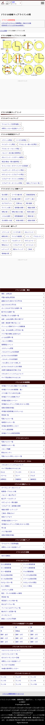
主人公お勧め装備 (6, 575)
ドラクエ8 (15, 710)
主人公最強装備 (6, 564)
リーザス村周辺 (21, 140)
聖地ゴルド (5, 245)
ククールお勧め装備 (29, 579)
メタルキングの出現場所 (9, 359)
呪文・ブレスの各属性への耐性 (11, 593)
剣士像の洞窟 (16, 199)
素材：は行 (34, 638)
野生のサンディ (6, 452)
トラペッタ (5, 232)
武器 (2, 627)
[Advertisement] (22, 8)
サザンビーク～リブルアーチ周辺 (13, 174)
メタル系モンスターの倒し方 (11, 363)
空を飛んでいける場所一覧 (10, 315)
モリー (17, 475)
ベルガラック (16, 240)
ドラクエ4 (27, 707)
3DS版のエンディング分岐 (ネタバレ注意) (15, 404)
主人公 (3, 472)
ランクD (3, 680)
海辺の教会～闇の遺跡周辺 (10, 161)
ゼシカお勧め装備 (6, 579)
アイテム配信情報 (7, 429)
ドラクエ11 (40, 710)
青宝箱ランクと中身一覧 (9, 600)
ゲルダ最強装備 (28, 571)
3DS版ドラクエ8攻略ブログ (10, 397)
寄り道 (3, 528)
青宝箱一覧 (5, 415)
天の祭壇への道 (7, 220)
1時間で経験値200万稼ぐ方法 (11, 370)
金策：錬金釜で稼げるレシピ (11, 323)
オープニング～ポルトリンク (11, 488)
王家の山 (19, 203)
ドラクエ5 (35, 707)
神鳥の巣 (5, 212)
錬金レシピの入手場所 (8, 619)
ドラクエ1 (3, 707)
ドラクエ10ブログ (27, 712)
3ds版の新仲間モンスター (10, 668)
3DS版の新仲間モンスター (10, 426)
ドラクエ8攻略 (3, 30)
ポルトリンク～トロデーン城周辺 (13, 157)
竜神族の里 (5, 253)
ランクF (18, 677)
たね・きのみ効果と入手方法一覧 (12, 330)
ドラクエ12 (16, 712)
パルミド (5, 240)
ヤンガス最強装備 (29, 564)
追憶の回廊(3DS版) (7, 408)
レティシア (5, 249)
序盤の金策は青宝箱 (8, 297)
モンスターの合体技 (8, 665)
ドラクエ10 (31, 710)
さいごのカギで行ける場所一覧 (11, 308)
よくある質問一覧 (7, 337)
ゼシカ (32, 472)
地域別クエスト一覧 (8, 422)
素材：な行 (19, 638)
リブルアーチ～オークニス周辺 (12, 183)
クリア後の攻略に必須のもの (11, 334)
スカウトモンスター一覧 (9, 654)
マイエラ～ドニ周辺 (8, 144)
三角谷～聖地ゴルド (8, 513)
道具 (31, 631)
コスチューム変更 (7, 348)
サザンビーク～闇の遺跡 (9, 502)
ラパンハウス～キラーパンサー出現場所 (15, 166)
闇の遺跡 (29, 203)
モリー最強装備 (6, 571)
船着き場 (5, 236)
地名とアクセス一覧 (33, 183)
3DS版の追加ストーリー (9, 400)
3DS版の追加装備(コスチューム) (12, 411)
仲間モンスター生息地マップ (11, 128)
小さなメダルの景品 (29, 582)
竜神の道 (30, 216)
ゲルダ (32, 475)
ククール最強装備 (29, 568)
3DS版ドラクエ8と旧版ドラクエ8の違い (14, 386)
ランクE (33, 677)
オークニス (29, 245)
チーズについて (6, 615)
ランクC (18, 680)
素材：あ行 (4, 634)
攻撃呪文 (3, 479)
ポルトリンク (29, 232)
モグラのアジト (7, 203)
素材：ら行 (34, 642)
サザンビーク (29, 240)
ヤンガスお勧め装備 (29, 575)
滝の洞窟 (5, 195)
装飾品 (17, 631)
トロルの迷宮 (6, 216)
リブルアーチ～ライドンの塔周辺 (13, 179)
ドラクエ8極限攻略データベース (13, 694)
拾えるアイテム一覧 (8, 604)
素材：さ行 (34, 634)
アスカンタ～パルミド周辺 (10, 149)
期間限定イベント (7, 344)
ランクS (18, 684)
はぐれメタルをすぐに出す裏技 (11, 366)
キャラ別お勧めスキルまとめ (11, 377)
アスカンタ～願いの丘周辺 (28, 144)
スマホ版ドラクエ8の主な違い (11, 393)
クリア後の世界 (6, 531)
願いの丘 (5, 199)
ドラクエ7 (7, 710)
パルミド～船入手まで (8, 495)
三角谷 (30, 249)
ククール (3, 475)
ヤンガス (18, 472)
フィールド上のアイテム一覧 (11, 608)
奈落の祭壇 (19, 220)
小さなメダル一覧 (6, 582)
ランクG (3, 677)
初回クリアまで (6, 517)
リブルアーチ (17, 245)
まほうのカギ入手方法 (8, 304)
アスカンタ (37, 236)
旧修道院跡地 (30, 195)
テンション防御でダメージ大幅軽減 (13, 326)
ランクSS (33, 684)
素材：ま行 (4, 642)
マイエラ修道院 (17, 236)
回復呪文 (18, 479)
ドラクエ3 (19, 707)
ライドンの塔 (6, 207)
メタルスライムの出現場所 (10, 352)
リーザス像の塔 (17, 195)
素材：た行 (4, 638)
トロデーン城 (29, 199)
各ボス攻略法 (5, 556)
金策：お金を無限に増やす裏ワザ (12, 319)
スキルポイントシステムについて (12, 374)
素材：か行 (19, 634)
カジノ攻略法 (5, 586)
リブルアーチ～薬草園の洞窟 (11, 506)
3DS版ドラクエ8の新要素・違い (12, 389)
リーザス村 (17, 232)
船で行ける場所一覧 (8, 312)
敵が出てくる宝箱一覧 (8, 611)
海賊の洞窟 (31, 207)
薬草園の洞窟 (19, 207)
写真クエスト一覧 (7, 419)
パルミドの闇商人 (7, 341)
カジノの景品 (27, 586)
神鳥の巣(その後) (17, 212)
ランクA (3, 684)
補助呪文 (33, 479)
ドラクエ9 (23, 710)
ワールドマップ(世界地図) (10, 124)
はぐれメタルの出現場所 (9, 355)
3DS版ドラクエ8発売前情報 (10, 433)
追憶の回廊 (31, 220)
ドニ (27, 236)
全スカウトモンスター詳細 (10, 657)
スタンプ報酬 (5, 449)
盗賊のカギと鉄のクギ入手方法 (11, 301)
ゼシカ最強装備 (6, 568)
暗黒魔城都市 (19, 216)
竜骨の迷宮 (31, 212)
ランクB (33, 680)
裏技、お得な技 (6, 294)
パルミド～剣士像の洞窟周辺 (11, 153)
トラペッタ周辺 (7, 140)
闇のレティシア (18, 249)
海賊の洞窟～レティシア (9, 509)
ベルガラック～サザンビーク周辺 (13, 170)
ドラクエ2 (11, 707)
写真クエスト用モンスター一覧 (11, 456)
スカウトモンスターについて (11, 650)
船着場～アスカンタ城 (8, 491)
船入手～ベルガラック (8, 499)
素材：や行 (19, 642)
